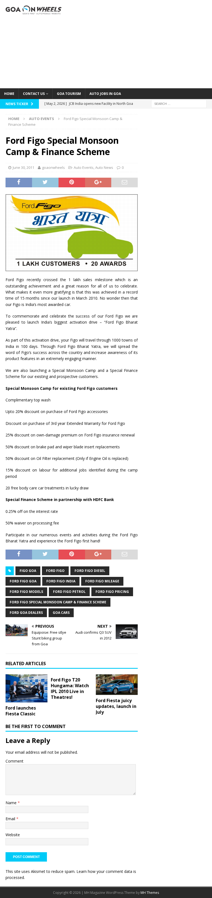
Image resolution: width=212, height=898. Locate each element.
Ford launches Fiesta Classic (21, 711)
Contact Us (34, 93)
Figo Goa (28, 570)
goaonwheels (53, 167)
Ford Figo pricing (112, 591)
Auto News (104, 167)
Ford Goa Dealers (26, 612)
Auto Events (84, 167)
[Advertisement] (142, 44)
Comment (14, 761)
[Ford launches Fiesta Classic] (26, 688)
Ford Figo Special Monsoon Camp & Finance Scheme (58, 602)
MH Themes (150, 892)
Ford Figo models (26, 591)
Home (9, 93)
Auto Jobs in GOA (105, 93)
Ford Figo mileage (102, 581)
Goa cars (61, 612)
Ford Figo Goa (23, 581)
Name (12, 802)
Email (11, 818)
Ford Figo (55, 570)
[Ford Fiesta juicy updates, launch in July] (117, 684)
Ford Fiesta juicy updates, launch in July (116, 706)
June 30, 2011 (23, 167)
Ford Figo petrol (69, 591)
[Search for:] (178, 103)
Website (13, 834)
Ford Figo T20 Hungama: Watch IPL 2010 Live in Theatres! (70, 688)
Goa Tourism (69, 93)
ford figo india (60, 581)
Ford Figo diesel (90, 570)
